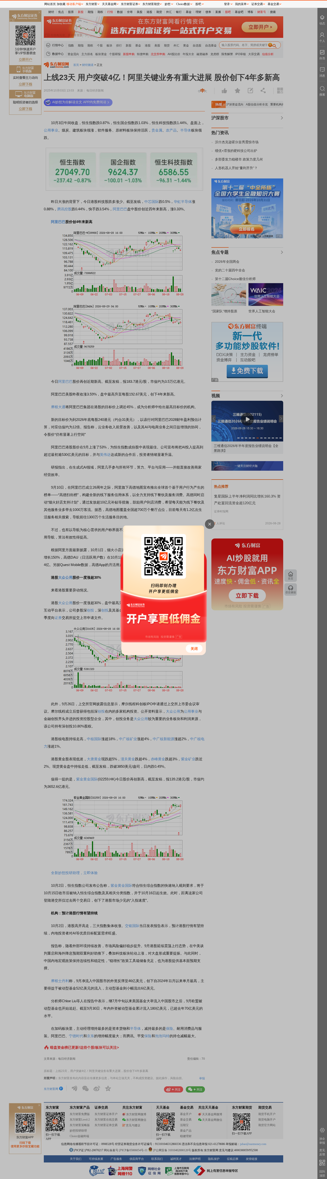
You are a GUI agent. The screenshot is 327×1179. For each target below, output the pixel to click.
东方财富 (91, 4)
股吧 (198, 4)
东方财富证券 (129, 4)
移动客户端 (74, 4)
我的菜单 (241, 4)
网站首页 (50, 4)
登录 (227, 4)
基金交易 (273, 4)
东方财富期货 (151, 4)
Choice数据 (183, 4)
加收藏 (61, 4)
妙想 (167, 4)
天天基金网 (109, 4)
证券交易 (257, 4)
